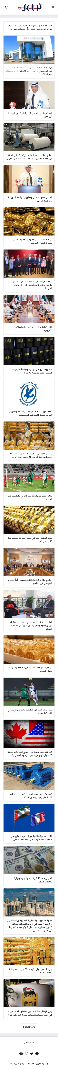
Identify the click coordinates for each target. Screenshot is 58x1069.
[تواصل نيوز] (31, 7)
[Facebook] (37, 1054)
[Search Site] (7, 7)
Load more (29, 1026)
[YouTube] (21, 1054)
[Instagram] (26, 1054)
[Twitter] (31, 1054)
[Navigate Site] (52, 7)
